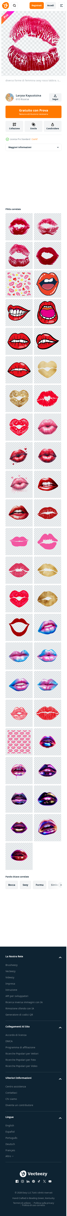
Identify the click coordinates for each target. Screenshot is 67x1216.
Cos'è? (35, 139)
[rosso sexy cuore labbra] (19, 598)
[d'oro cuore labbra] (19, 570)
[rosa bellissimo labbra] (19, 885)
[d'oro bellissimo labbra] (19, 942)
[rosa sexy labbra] (19, 856)
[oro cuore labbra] (19, 541)
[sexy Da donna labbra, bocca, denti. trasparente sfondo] (19, 770)
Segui (55, 99)
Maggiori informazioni (19, 147)
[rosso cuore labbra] (19, 627)
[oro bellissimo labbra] (19, 999)
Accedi (50, 5)
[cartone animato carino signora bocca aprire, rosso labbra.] (19, 370)
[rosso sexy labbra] (19, 970)
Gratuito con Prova (33, 111)
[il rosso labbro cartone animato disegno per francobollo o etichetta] (19, 398)
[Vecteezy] (5, 5)
